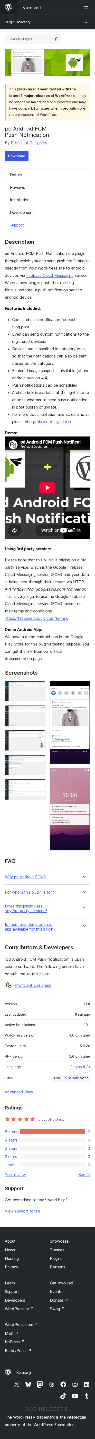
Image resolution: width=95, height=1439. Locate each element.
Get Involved (61, 1283)
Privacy (11, 1267)
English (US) (80, 1067)
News (10, 1249)
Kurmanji (23, 1372)
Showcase (59, 1241)
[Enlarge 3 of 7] (39, 736)
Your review (15, 1174)
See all (84, 1174)
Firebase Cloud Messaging (50, 275)
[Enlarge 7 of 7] (83, 774)
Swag (57, 1308)
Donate (59, 1300)
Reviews (17, 187)
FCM (57, 1078)
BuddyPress (18, 1350)
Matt (12, 1333)
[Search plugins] (56, 39)
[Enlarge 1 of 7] (39, 687)
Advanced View (19, 1092)
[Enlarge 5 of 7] (39, 785)
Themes (57, 1249)
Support (17, 225)
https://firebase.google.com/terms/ (36, 618)
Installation (19, 199)
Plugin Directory (18, 22)
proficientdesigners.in (52, 421)
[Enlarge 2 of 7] (39, 711)
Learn (10, 1283)
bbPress (15, 1341)
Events (56, 1291)
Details (16, 174)
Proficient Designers (29, 142)
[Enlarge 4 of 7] (39, 761)
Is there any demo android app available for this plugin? (30, 927)
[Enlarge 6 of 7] (83, 687)
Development (22, 212)
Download (16, 156)
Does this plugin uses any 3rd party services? (26, 908)
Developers (15, 1300)
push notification (76, 1078)
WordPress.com (21, 1324)
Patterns (57, 1267)
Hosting (12, 1258)
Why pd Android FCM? (25, 877)
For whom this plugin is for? (29, 892)
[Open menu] (87, 7)
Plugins (56, 1258)
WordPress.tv (19, 1308)
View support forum (22, 1211)
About (10, 1241)
